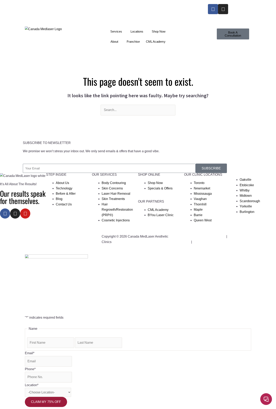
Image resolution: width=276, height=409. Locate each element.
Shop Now (158, 31)
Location (31, 385)
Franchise (133, 41)
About (114, 41)
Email (29, 353)
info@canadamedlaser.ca (45, 12)
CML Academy (155, 41)
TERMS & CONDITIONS (211, 242)
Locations (137, 31)
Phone (30, 369)
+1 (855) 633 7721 (40, 6)
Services (116, 31)
